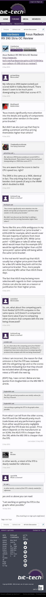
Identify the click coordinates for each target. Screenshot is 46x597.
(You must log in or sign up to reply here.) (30, 516)
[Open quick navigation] (43, 29)
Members (36, 19)
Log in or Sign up (36, 2)
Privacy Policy (40, 594)
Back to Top (5, 564)
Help (43, 530)
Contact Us (36, 530)
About (5, 542)
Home (5, 19)
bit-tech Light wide (7, 530)
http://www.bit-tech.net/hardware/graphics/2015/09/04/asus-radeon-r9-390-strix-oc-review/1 (23, 60)
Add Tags (8, 519)
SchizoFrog (15, 196)
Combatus (14, 46)
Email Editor (5, 549)
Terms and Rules (28, 594)
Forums (15, 19)
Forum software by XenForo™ (10, 594)
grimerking (14, 75)
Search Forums (6, 24)
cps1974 (13, 476)
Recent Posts (19, 24)
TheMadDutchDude (18, 144)
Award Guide (5, 545)
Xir (11, 453)
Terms (5, 552)
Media (25, 19)
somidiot (14, 299)
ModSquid (14, 104)
